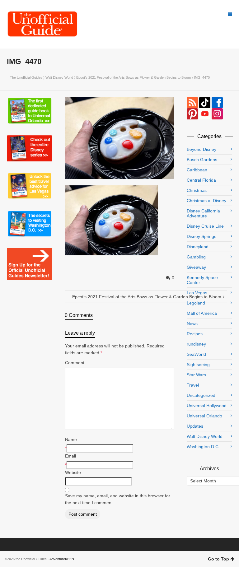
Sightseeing (198, 364)
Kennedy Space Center (202, 280)
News (192, 323)
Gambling (196, 256)
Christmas (197, 190)
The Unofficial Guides (26, 77)
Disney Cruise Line (205, 226)
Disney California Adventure (203, 213)
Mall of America (202, 313)
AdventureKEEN (61, 559)
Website (73, 472)
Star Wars (196, 374)
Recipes (195, 333)
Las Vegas (197, 292)
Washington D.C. (203, 446)
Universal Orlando (204, 415)
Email (70, 455)
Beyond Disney (201, 149)
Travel (193, 385)
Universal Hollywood (207, 405)
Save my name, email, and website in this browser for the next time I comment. (117, 499)
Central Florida (201, 180)
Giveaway (196, 267)
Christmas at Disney (206, 200)
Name (71, 439)
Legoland (196, 302)
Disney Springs (201, 236)
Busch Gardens (202, 159)
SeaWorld (196, 354)
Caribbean (197, 169)
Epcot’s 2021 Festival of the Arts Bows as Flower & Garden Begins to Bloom (133, 77)
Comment (74, 362)
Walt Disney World (59, 77)
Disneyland (198, 246)
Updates (195, 426)
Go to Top (218, 558)
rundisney (196, 344)
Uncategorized (201, 395)
